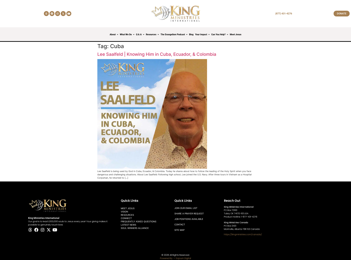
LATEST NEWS (128, 224)
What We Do (126, 34)
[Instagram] (57, 13)
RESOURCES (127, 215)
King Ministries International (43, 218)
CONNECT (126, 218)
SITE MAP (179, 230)
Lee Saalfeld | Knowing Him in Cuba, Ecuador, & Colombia (156, 54)
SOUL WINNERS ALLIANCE (135, 228)
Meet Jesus (235, 34)
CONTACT (179, 224)
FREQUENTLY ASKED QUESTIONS (138, 221)
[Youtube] (68, 13)
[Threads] (46, 13)
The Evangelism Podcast (173, 34)
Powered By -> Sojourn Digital (175, 258)
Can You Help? (218, 34)
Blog (191, 34)
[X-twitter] (63, 13)
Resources (151, 34)
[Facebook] (51, 13)
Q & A (139, 34)
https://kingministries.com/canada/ (243, 234)
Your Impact (201, 34)
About (113, 34)
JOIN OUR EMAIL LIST (185, 208)
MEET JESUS (128, 208)
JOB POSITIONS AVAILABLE (188, 219)
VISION (124, 211)
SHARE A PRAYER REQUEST (189, 213)
